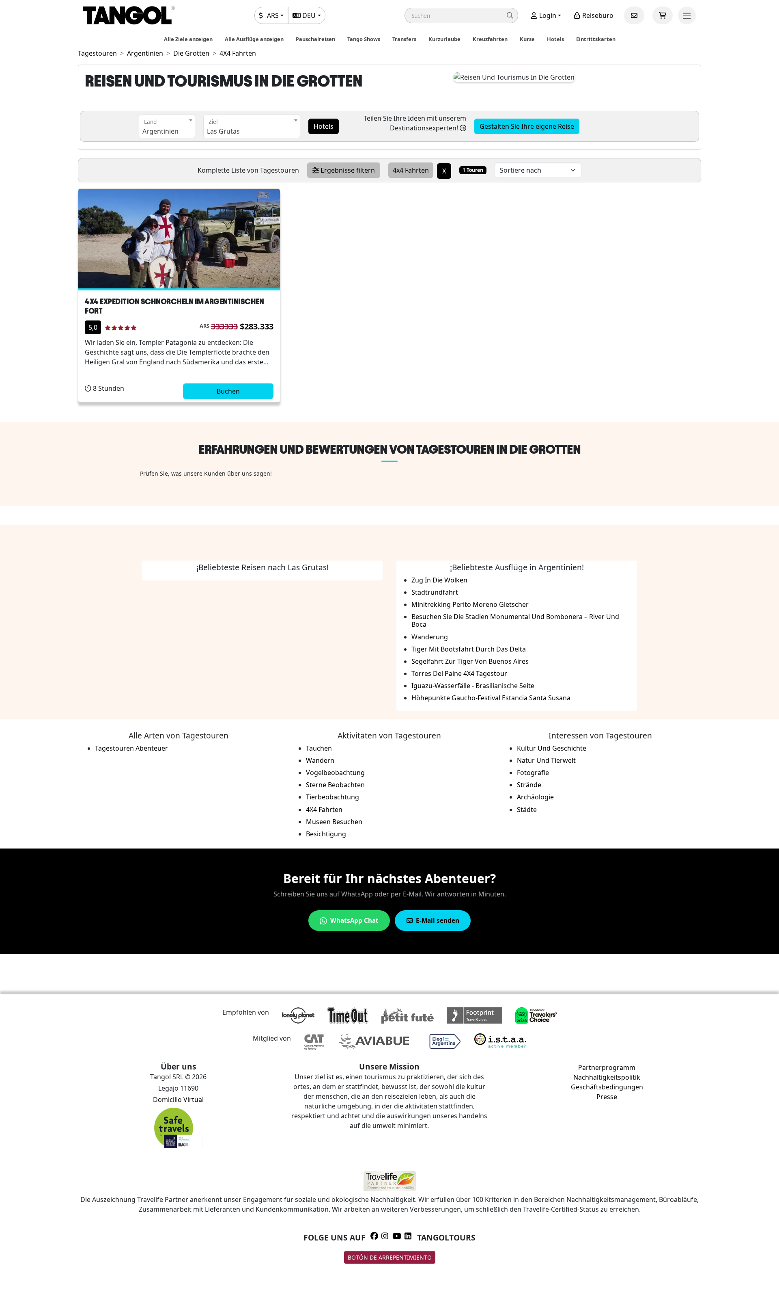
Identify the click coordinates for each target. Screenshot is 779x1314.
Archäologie (535, 796)
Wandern (320, 760)
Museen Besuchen (334, 821)
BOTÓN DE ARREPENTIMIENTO (390, 1257)
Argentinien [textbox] (160, 131)
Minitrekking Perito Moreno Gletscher (470, 604)
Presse (606, 1096)
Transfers (404, 39)
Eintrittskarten (595, 39)
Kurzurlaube (444, 39)
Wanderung (429, 636)
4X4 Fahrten (324, 809)
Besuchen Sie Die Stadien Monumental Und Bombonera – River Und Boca (515, 620)
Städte (527, 809)
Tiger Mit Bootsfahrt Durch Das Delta (468, 649)
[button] (461, 15)
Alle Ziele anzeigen (188, 39)
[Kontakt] (634, 15)
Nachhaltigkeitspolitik (606, 1077)
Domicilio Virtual (178, 1099)
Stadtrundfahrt (434, 592)
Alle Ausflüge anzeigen (254, 39)
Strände (529, 784)
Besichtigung (326, 833)
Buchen (228, 391)
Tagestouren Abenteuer (131, 748)
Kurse (527, 39)
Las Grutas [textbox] (223, 131)
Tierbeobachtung (332, 796)
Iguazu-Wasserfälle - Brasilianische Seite (472, 685)
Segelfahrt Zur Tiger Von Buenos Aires (470, 661)
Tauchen (319, 748)
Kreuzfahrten (490, 39)
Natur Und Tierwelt (546, 760)
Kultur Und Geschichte (551, 748)
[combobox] (167, 126)
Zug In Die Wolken (439, 580)
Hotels (555, 39)
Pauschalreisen (315, 39)
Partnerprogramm (606, 1067)
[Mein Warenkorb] (662, 15)
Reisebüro (597, 15)
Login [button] (547, 15)
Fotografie (533, 772)
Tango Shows (363, 39)
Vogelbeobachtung (335, 772)
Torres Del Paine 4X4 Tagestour (459, 673)
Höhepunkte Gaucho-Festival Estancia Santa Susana (490, 697)
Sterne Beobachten (335, 784)
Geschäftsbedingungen (607, 1086)
